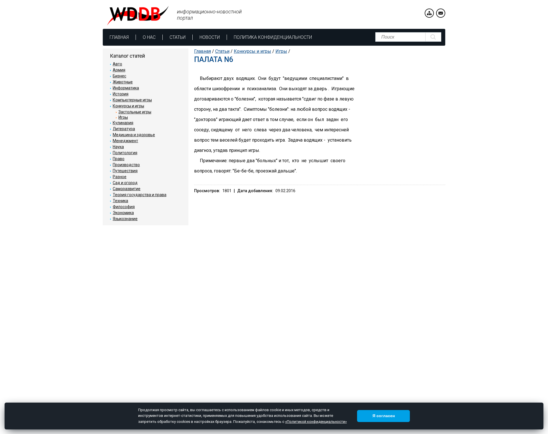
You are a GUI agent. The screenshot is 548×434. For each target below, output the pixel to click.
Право (118, 158)
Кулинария (123, 122)
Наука (118, 146)
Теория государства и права (139, 194)
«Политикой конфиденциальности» (316, 421)
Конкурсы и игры (252, 51)
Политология (125, 152)
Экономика (123, 212)
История (120, 94)
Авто (117, 64)
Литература (124, 128)
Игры (281, 51)
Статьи (178, 37)
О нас (149, 37)
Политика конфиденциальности (273, 37)
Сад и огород (125, 182)
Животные (123, 82)
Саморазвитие (126, 188)
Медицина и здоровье (134, 134)
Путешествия (125, 170)
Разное (119, 176)
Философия (124, 206)
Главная (119, 37)
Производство (126, 164)
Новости (210, 37)
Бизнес (119, 76)
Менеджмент (125, 140)
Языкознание (125, 218)
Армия (119, 70)
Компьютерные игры (132, 100)
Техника (120, 200)
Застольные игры (134, 112)
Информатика (126, 88)
